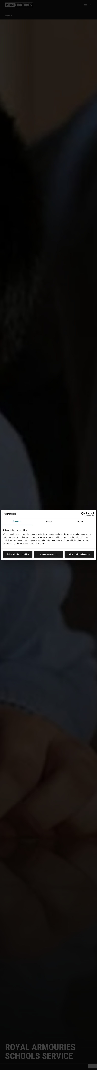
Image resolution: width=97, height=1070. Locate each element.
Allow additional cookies (79, 554)
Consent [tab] (17, 521)
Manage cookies (47, 554)
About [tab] (80, 521)
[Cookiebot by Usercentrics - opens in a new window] (83, 514)
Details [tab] (48, 521)
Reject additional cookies (18, 554)
